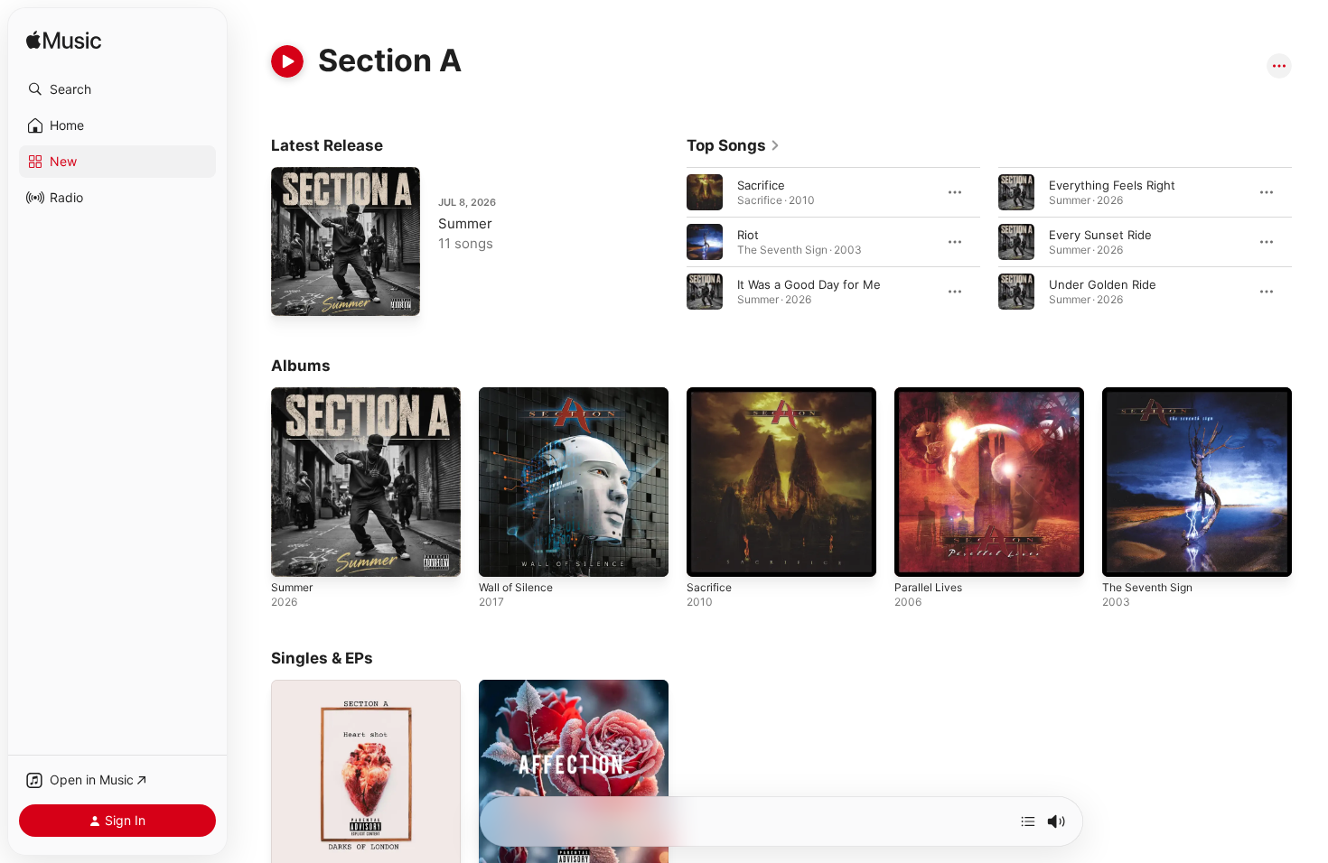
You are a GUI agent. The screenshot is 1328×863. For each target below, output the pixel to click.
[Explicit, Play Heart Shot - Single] (293, 846)
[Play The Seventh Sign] (1124, 554)
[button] (117, 89)
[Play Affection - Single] (501, 846)
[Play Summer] (293, 293)
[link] (734, 145)
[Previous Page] (668, 241)
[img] (63, 41)
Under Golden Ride (1102, 284)
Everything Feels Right (1112, 185)
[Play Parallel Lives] (917, 554)
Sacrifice (761, 185)
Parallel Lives (930, 394)
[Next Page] (1310, 241)
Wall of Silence (519, 394)
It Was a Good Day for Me (809, 284)
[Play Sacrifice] (709, 554)
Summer (465, 223)
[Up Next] (1028, 821)
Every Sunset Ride (1100, 234)
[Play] (287, 61)
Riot (748, 234)
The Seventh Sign (1152, 394)
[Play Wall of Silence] (501, 554)
